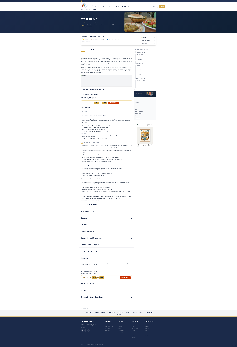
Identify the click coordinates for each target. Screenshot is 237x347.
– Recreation (139, 59)
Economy (138, 82)
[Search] (149, 6)
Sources (133, 335)
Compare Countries (139, 111)
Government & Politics (140, 80)
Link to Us (134, 337)
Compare (105, 6)
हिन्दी (146, 332)
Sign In (162, 6)
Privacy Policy (121, 328)
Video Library (138, 115)
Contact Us (120, 326)
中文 (146, 330)
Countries (97, 6)
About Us (120, 323)
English (154, 6)
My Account (107, 328)
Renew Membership (109, 326)
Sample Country (135, 328)
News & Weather (139, 85)
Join (96, 102)
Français (147, 328)
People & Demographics (141, 78)
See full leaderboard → (86, 41)
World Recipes (138, 118)
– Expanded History (140, 69)
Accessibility (120, 332)
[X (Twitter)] (85, 330)
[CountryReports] (88, 5)
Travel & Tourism (139, 63)
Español (147, 326)
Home (82, 9)
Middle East (87, 9)
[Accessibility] (234, 344)
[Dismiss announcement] (155, 1)
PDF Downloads (148, 335)
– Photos (138, 61)
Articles (118, 6)
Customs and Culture (140, 52)
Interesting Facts (139, 71)
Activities (133, 6)
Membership (145, 6)
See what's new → (124, 1)
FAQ (137, 87)
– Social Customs (140, 54)
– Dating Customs (140, 57)
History (137, 67)
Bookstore (111, 6)
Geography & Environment (141, 73)
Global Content (125, 6)
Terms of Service (122, 330)
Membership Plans (108, 330)
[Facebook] (82, 330)
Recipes (139, 6)
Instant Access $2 (114, 102)
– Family (138, 56)
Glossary (119, 314)
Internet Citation (149, 312)
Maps (137, 76)
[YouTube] (88, 330)
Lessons (128, 312)
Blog (136, 109)
